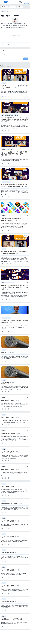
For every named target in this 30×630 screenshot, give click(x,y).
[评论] (5, 96)
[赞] (2, 45)
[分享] (8, 45)
